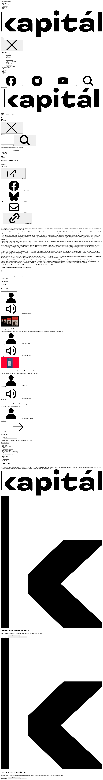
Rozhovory (8, 57)
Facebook (26, 190)
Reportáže (8, 55)
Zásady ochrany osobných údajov (10, 451)
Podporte (12, 114)
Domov (5, 152)
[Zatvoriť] (12, 45)
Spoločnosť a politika (11, 61)
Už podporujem (23, 636)
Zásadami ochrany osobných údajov (24, 440)
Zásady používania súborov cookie (11, 452)
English (5, 73)
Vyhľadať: (3, 134)
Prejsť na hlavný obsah (6, 1)
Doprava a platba (7, 450)
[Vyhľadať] (25, 140)
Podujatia (5, 6)
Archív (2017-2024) (10, 66)
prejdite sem (16, 150)
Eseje (7, 56)
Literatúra (3, 157)
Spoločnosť (3, 421)
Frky (7, 58)
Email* (2, 437)
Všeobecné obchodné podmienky (10, 447)
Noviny (5, 3)
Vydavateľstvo (6, 4)
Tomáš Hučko (25, 385)
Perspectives (9, 65)
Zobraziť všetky (4, 431)
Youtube (5, 460)
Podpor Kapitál (4, 636)
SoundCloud (6, 459)
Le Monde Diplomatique (11, 63)
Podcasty (5, 7)
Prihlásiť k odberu (4, 442)
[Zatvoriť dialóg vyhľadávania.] (1, 115)
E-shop (5, 72)
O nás (4, 8)
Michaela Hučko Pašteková (28, 418)
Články (5, 153)
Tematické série (9, 60)
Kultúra (8, 62)
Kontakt (5, 445)
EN (1, 117)
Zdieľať (23, 178)
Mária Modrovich (26, 343)
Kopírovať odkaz (28, 223)
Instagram (5, 457)
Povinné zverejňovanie (8, 454)
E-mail (25, 212)
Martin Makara (4, 166)
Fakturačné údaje (7, 446)
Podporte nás (7, 114)
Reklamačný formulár (8, 449)
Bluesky (26, 201)
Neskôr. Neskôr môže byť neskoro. (13, 636)
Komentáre (8, 53)
